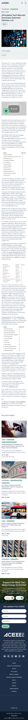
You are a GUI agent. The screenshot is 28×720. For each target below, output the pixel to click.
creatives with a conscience (18, 718)
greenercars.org (7, 75)
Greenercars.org (6, 243)
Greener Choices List (13, 252)
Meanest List (20, 317)
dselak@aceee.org (13, 386)
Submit (5, 626)
